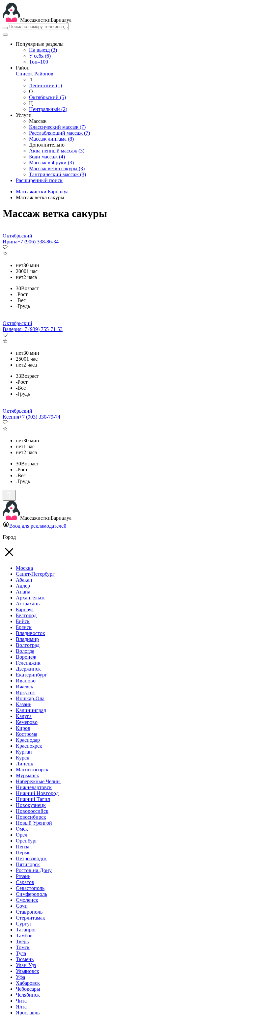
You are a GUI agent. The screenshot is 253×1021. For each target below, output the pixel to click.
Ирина (10, 241)
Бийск (23, 621)
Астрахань (28, 603)
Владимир (27, 639)
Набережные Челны (38, 781)
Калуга (24, 716)
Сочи (22, 906)
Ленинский (45, 85)
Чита (21, 1001)
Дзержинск (28, 669)
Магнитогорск (32, 769)
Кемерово (27, 722)
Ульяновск (27, 971)
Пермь (23, 852)
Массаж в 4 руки (51, 162)
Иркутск (25, 692)
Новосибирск (31, 817)
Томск (23, 947)
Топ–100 (38, 62)
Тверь (22, 941)
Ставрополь (29, 912)
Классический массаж (57, 127)
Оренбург (27, 840)
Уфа (20, 977)
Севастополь (30, 888)
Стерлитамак (30, 918)
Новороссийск (32, 811)
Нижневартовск (34, 787)
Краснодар (28, 740)
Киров (23, 728)
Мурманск (27, 775)
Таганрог (26, 929)
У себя (40, 56)
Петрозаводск (31, 858)
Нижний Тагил (33, 799)
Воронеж (26, 657)
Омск (22, 829)
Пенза (22, 846)
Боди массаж (47, 156)
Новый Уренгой (34, 823)
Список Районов (34, 73)
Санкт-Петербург (35, 574)
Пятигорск (28, 864)
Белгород (26, 615)
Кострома (26, 734)
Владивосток (30, 633)
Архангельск (30, 597)
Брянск (24, 627)
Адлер (23, 586)
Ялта (21, 1006)
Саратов (25, 882)
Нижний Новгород (37, 793)
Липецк (24, 763)
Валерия (12, 329)
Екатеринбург (31, 674)
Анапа (23, 591)
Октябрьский (47, 97)
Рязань (23, 876)
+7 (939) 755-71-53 (42, 329)
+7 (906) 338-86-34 (38, 241)
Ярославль (28, 1012)
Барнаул (25, 609)
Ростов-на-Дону (34, 870)
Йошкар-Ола (30, 698)
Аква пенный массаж (56, 150)
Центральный (48, 109)
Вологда (25, 651)
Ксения (11, 417)
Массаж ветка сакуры (57, 168)
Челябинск (28, 995)
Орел (21, 835)
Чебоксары (28, 989)
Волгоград (28, 645)
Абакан (24, 580)
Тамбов (24, 935)
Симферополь (31, 894)
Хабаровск (28, 983)
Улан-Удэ (26, 965)
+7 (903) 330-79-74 (39, 417)
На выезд (43, 50)
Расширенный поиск (39, 180)
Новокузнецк (31, 805)
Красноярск (29, 746)
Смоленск (27, 900)
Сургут (24, 923)
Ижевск (24, 686)
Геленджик (28, 663)
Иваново (26, 680)
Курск (22, 757)
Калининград (31, 710)
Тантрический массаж (57, 174)
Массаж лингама (51, 139)
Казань (23, 704)
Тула (21, 953)
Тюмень (25, 959)
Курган (24, 752)
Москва (24, 568)
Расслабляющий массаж (59, 133)
